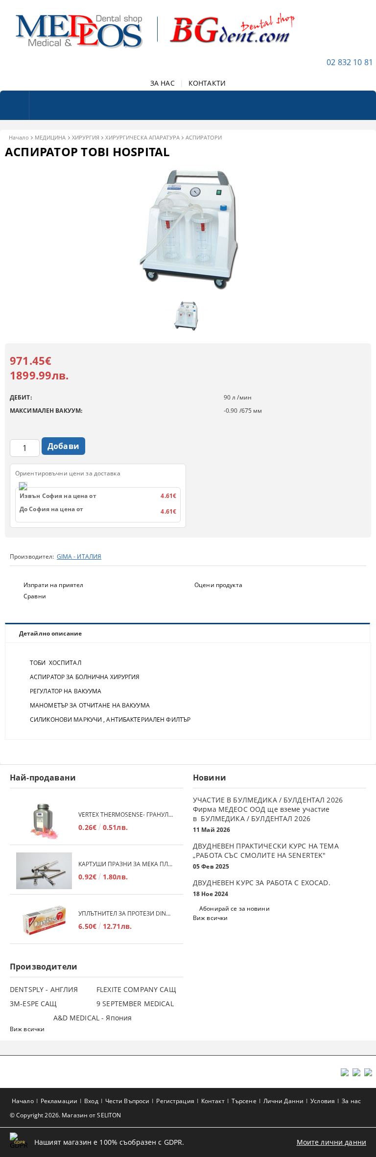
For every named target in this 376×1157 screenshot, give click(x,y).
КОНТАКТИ (207, 83)
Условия (322, 1101)
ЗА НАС (162, 83)
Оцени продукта (218, 585)
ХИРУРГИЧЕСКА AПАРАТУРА (142, 137)
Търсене (244, 1101)
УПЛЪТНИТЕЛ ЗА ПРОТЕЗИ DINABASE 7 (125, 913)
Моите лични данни (331, 1142)
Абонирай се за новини (234, 908)
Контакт (213, 1101)
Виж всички (210, 918)
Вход (91, 1101)
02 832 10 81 (350, 62)
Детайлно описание (50, 633)
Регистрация (175, 1101)
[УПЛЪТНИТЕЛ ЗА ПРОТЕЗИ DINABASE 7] (44, 920)
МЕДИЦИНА (50, 137)
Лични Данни (283, 1101)
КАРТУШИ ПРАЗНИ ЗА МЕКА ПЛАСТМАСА (125, 864)
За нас (351, 1101)
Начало (19, 137)
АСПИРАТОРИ (204, 137)
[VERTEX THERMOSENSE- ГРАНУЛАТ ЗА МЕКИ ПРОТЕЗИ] (44, 821)
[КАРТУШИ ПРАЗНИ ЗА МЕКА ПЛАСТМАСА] (44, 870)
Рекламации (59, 1101)
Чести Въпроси (127, 1101)
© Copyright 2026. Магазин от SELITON (65, 1115)
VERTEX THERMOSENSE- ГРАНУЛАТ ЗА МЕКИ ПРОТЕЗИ (125, 814)
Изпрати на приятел (53, 585)
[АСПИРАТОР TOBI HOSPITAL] (188, 290)
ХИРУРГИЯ (86, 137)
